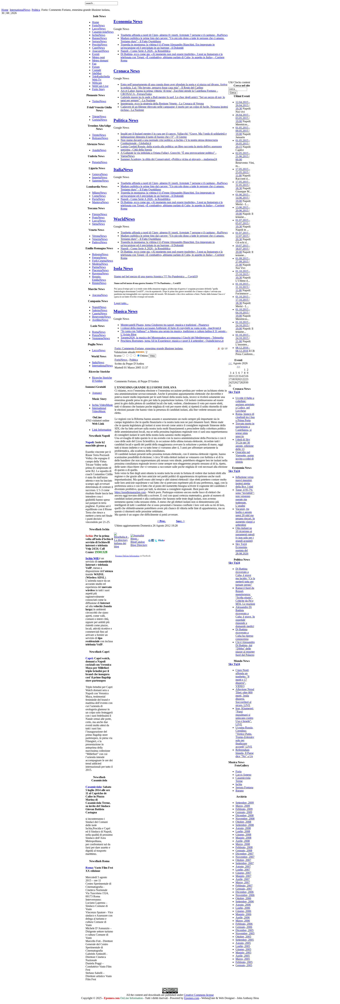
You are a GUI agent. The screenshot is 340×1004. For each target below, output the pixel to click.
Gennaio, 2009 (244, 812)
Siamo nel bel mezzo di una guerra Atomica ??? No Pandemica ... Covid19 (156, 276)
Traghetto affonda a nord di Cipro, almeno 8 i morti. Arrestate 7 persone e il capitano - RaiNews (174, 34)
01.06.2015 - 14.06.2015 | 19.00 (243, 198)
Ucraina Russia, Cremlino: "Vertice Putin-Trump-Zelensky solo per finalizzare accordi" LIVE (245, 737)
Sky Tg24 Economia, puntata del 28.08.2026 (242, 548)
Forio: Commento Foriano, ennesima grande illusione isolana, (149, 348)
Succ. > (180, 521)
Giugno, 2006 (243, 911)
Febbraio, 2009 (244, 809)
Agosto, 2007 (243, 866)
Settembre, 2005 (245, 939)
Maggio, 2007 (243, 876)
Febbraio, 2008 (244, 847)
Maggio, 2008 (243, 837)
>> (238, 366)
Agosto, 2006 (243, 904)
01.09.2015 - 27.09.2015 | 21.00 (243, 261)
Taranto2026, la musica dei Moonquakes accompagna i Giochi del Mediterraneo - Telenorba (172, 337)
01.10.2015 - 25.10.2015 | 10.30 (243, 274)
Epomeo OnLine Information (127, 556)
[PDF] (218, 348)
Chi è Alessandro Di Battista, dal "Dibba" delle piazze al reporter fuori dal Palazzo (245, 648)
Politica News (126, 120)
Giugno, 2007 (243, 872)
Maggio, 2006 (243, 914)
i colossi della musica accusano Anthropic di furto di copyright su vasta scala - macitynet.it (171, 328)
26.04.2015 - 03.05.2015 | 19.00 (243, 118)
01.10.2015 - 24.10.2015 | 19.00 (243, 325)
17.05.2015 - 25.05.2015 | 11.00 (243, 172)
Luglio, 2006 (243, 907)
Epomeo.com (191, 998)
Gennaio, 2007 (244, 888)
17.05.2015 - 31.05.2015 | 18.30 (243, 185)
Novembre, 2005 (245, 933)
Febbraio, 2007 (244, 885)
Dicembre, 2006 (245, 891)
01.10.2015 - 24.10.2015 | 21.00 (243, 338)
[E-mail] (226, 348)
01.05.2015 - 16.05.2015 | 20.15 (243, 143)
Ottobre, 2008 (243, 821)
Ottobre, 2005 (243, 936)
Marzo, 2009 (243, 805)
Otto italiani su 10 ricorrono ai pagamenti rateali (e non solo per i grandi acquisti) (245, 534)
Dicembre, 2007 (245, 853)
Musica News (125, 311)
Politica (36, 9)
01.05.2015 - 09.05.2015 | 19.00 (243, 131)
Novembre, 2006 (245, 895)
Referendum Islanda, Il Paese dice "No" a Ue (245, 753)
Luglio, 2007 (243, 869)
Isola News (123, 268)
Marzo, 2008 (243, 844)
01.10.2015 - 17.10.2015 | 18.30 (243, 300)
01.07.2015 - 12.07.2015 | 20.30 (243, 236)
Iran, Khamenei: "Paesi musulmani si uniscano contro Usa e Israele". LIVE (245, 716)
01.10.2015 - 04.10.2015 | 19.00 (243, 312)
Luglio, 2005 (243, 946)
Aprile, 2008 (243, 840)
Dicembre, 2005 (245, 930)
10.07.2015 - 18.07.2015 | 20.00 (243, 249)
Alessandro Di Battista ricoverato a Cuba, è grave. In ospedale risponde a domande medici (245, 617)
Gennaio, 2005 (244, 965)
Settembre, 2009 (245, 802)
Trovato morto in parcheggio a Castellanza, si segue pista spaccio (245, 430)
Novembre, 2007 (245, 856)
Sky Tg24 (234, 391)
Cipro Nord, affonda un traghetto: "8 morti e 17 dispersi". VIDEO (242, 678)
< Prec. (161, 521)
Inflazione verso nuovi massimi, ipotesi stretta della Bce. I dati (244, 482)
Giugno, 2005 (243, 949)
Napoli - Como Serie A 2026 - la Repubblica (145, 50)
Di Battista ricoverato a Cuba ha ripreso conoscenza (244, 634)
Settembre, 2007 (245, 863)
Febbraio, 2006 (244, 923)
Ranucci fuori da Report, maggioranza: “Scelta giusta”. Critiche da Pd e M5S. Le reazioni (245, 595)
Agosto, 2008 (243, 828)
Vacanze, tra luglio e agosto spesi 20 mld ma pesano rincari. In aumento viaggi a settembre (245, 516)
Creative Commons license (199, 994)
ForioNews (121, 359)
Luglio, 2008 (243, 831)
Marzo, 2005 (243, 958)
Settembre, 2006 (245, 901)
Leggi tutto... (121, 303)
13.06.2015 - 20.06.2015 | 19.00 (243, 210)
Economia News (128, 21)
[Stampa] (222, 348)
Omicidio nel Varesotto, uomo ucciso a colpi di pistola (245, 457)
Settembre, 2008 (245, 824)
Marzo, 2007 (243, 882)
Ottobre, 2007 (243, 860)
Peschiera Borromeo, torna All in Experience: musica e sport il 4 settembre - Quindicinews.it (172, 340)
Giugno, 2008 (243, 834)
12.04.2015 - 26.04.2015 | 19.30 (243, 105)
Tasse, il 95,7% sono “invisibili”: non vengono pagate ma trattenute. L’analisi (245, 497)
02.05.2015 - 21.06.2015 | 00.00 (243, 156)
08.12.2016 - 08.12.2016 (243, 349)
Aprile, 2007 (243, 879)
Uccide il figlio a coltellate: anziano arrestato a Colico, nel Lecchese (245, 404)
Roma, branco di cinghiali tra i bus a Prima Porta (245, 417)
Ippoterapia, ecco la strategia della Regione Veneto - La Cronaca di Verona (162, 103)
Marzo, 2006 (243, 920)
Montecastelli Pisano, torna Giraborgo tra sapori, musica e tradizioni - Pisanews (165, 324)
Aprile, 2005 (243, 955)
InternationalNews (20, 9)
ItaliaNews (123, 169)
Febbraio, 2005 (244, 962)
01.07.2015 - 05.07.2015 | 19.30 (243, 223)
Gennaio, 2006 (244, 927)
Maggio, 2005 (243, 952)
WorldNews (124, 219)
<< (230, 363)
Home (4, 9)
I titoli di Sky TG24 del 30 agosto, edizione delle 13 (245, 444)
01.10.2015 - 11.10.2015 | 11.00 (243, 287)
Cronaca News (127, 71)
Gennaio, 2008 (244, 850)
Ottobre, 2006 (243, 898)
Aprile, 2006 (243, 917)
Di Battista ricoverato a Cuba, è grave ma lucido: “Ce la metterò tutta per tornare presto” (245, 576)
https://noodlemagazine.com (130, 492)
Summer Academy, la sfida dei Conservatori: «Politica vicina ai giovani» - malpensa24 (169, 159)
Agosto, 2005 (243, 942)
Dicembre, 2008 (245, 815)
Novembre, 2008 (245, 818)
